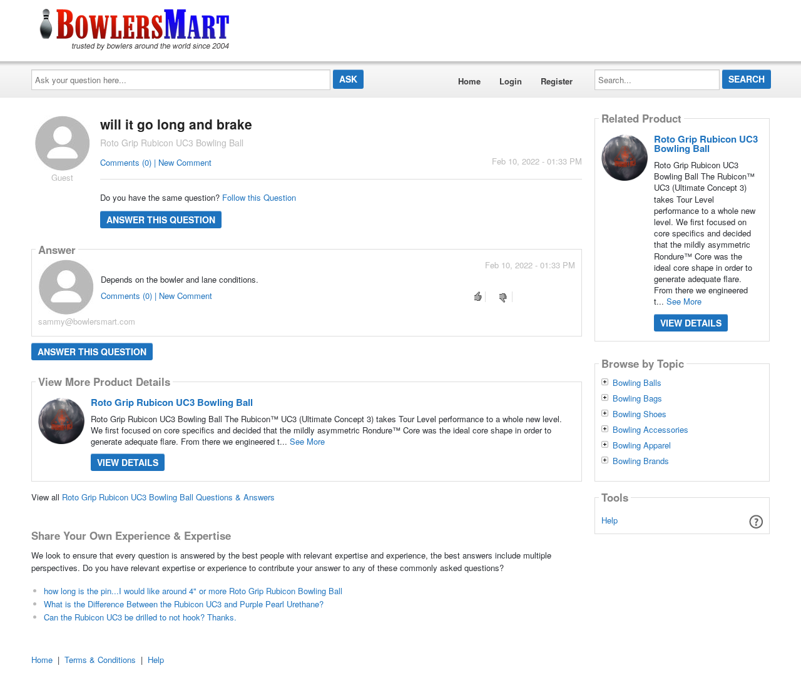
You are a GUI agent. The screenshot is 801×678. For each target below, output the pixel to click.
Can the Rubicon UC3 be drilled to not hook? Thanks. (140, 617)
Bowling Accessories (650, 429)
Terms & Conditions (100, 659)
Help (609, 520)
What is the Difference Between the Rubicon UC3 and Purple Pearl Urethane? (184, 604)
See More (307, 441)
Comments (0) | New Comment (156, 162)
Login (510, 81)
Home (469, 81)
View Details (127, 462)
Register (557, 81)
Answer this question (160, 219)
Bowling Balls (637, 382)
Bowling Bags (637, 398)
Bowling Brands (641, 461)
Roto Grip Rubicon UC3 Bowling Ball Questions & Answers (168, 497)
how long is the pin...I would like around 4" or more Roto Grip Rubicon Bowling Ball (193, 591)
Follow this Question (259, 197)
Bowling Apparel (642, 445)
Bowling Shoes (639, 414)
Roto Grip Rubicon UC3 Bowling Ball (172, 402)
